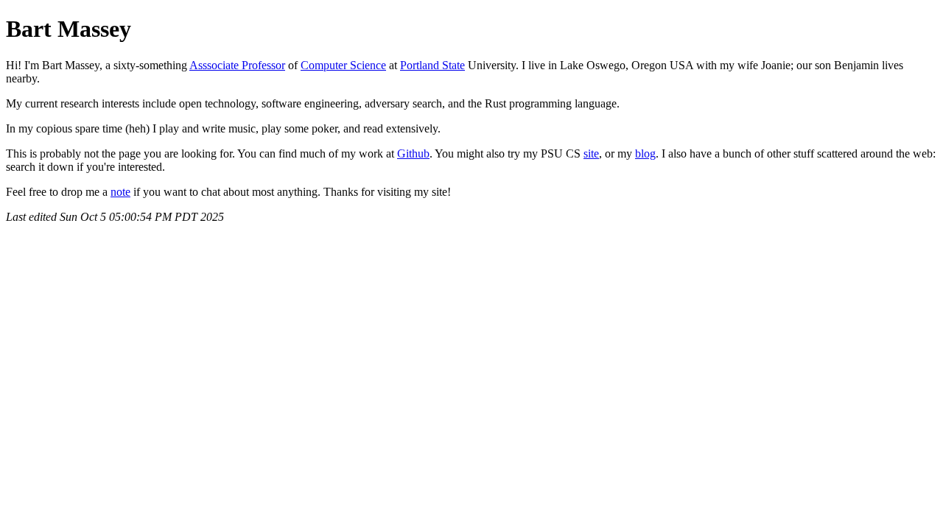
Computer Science (343, 65)
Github (413, 153)
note (120, 192)
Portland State (432, 65)
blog (645, 153)
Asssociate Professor (237, 65)
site (591, 153)
